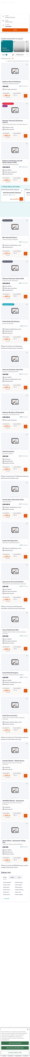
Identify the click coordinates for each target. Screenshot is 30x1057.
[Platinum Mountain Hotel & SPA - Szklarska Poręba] (15, 268)
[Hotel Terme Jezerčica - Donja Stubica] (15, 705)
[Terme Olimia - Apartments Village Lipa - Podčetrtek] (15, 830)
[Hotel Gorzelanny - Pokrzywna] (15, 440)
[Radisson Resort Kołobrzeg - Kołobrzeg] (15, 71)
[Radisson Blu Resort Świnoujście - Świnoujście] (15, 401)
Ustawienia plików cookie (15, 1052)
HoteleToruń (18, 892)
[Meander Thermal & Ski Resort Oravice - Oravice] (15, 110)
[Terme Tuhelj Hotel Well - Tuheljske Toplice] (15, 619)
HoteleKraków (6, 884)
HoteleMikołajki (19, 894)
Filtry (4, 54)
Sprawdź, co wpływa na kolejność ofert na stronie (18, 61)
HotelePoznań (6, 889)
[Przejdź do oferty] (25, 95)
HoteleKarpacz (18, 887)
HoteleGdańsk (18, 884)
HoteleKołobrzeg (19, 889)
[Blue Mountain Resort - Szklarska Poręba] (15, 226)
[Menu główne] (27, 2)
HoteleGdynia (6, 894)
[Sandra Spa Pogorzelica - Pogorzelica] (15, 530)
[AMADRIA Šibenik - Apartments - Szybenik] (15, 790)
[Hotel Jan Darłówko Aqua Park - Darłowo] (15, 359)
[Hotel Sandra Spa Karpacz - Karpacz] (15, 310)
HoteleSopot (6, 887)
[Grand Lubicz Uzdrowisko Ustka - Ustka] (15, 489)
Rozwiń (7, 898)
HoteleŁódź (6, 892)
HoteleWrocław (19, 882)
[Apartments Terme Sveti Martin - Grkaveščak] (15, 571)
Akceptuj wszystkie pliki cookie (15, 1048)
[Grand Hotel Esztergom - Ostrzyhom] (15, 662)
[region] (15, 71)
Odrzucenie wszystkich (15, 1043)
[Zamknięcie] (28, 1029)
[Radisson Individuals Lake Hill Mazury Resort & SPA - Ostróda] (15, 150)
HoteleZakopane (7, 882)
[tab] (11, 78)
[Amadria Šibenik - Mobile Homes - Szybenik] (15, 750)
